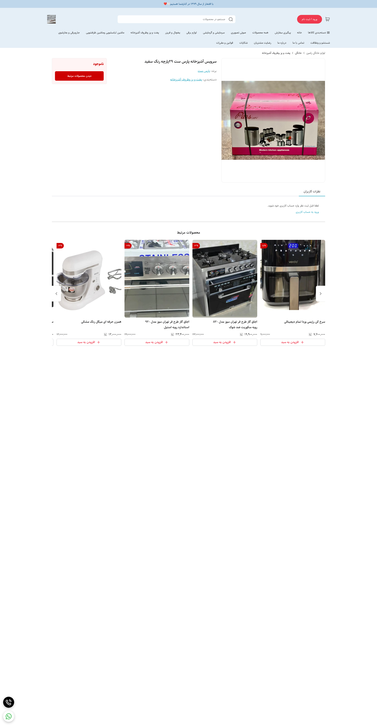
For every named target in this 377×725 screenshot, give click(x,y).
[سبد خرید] (327, 19)
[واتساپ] (8, 716)
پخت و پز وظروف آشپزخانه (276, 53)
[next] (56, 293)
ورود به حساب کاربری (307, 212)
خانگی (298, 53)
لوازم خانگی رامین (315, 53)
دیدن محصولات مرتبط (79, 76)
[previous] (320, 293)
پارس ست (204, 70)
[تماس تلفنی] (8, 702)
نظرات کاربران (312, 191)
